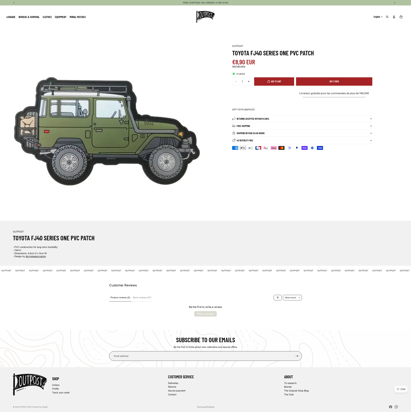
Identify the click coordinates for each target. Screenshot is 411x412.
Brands (288, 386)
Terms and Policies (205, 407)
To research (290, 383)
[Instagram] (396, 407)
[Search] (387, 16)
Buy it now (334, 81)
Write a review (205, 313)
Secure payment (176, 390)
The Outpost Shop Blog (296, 390)
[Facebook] (391, 407)
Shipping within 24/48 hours (251, 133)
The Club (289, 394)
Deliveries (173, 383)
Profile (55, 388)
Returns (172, 386)
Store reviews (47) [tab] (142, 297)
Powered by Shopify (40, 407)
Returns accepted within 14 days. (253, 118)
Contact (172, 394)
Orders (55, 385)
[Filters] (278, 297)
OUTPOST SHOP (25, 407)
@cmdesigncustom (36, 256)
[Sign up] (297, 356)
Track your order (61, 392)
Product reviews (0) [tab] (120, 297)
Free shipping (243, 125)
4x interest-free (245, 140)
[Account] (394, 16)
